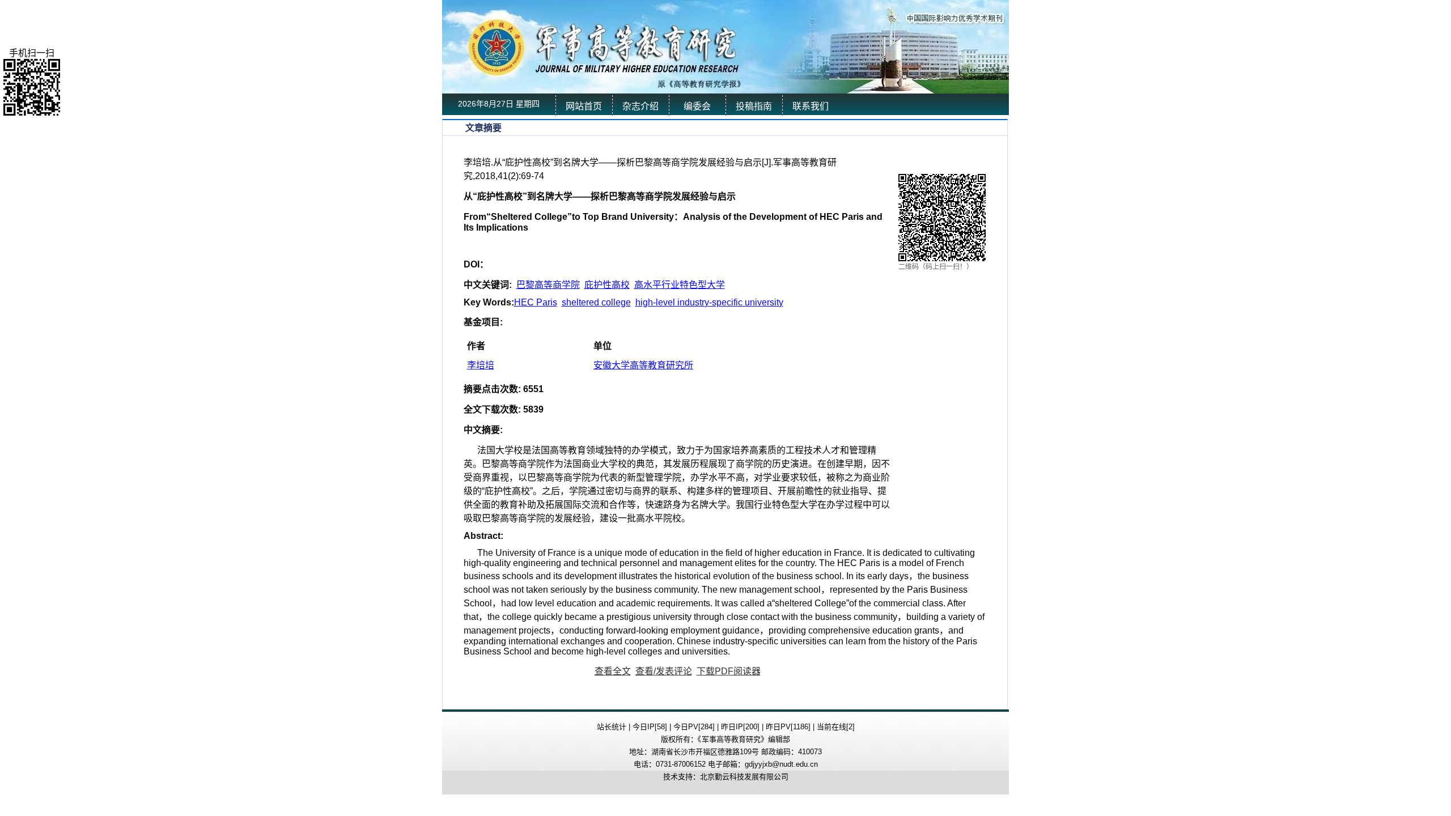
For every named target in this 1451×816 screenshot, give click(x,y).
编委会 (697, 106)
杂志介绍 (640, 106)
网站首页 (584, 106)
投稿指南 (754, 106)
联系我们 (810, 106)
